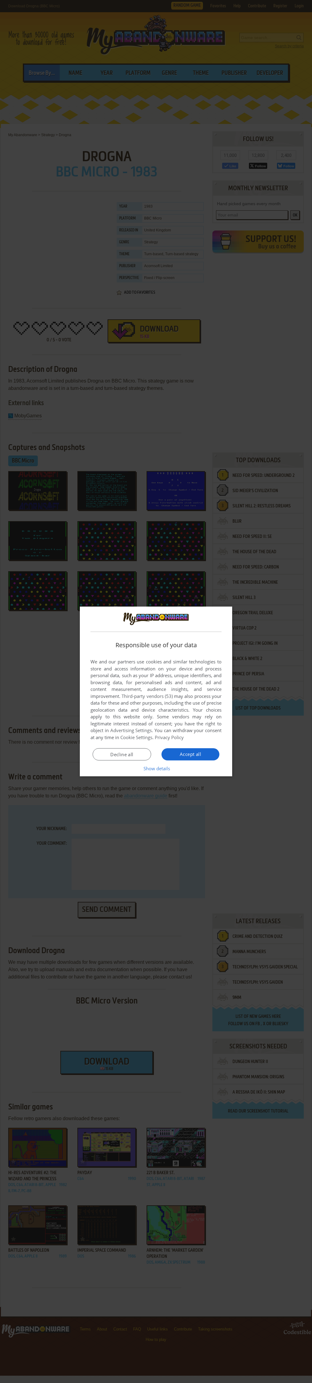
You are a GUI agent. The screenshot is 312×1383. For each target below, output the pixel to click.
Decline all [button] (121, 754)
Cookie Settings (136, 737)
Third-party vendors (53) (147, 696)
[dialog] (156, 691)
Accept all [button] (190, 754)
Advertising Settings (131, 730)
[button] (156, 768)
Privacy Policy (169, 737)
